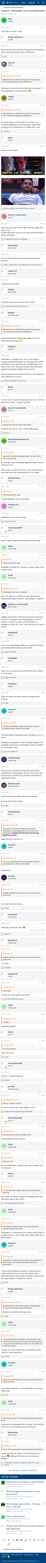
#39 (43, 1182)
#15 (43, 487)
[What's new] (38, 2)
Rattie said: (6, 1158)
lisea (7, 1519)
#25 (43, 767)
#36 (43, 1095)
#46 (43, 1441)
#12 (43, 396)
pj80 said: (6, 491)
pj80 (4, 14)
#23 (43, 692)
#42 (43, 1297)
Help (36, 1554)
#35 (43, 1072)
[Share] (40, 27)
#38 (43, 1153)
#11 (43, 355)
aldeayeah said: (8, 723)
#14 (43, 448)
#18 (43, 555)
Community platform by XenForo (20, 1561)
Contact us (5, 1554)
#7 (44, 254)
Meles (8, 1531)
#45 (43, 1410)
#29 (43, 885)
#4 (44, 105)
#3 (44, 71)
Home (4, 1557)
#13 (43, 417)
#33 (43, 1014)
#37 (43, 1127)
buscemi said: (7, 987)
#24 (43, 718)
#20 (43, 613)
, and (15, 239)
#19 (43, 584)
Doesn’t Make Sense (15, 1516)
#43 (43, 1331)
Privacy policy (28, 1554)
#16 (43, 513)
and (15, 306)
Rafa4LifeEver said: (9, 588)
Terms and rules (16, 1554)
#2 (44, 46)
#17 (43, 536)
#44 (43, 1371)
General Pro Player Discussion (24, 1484)
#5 (44, 146)
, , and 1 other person (22, 265)
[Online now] (6, 532)
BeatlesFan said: (8, 1446)
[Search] (43, 2)
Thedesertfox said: (9, 825)
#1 (44, 27)
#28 (43, 853)
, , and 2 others (19, 208)
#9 (44, 298)
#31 (43, 949)
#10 (43, 321)
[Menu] (3, 2)
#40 (43, 1218)
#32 (43, 983)
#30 (43, 923)
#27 (43, 820)
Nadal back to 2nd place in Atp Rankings (25, 1481)
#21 (43, 641)
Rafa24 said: (7, 421)
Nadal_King (9, 1484)
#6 (44, 224)
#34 (43, 1041)
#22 (43, 667)
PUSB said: (6, 889)
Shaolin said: (7, 453)
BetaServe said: (8, 1019)
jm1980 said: (7, 1131)
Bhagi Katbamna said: (10, 76)
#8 (44, 280)
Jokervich (9, 1497)
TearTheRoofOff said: (10, 1100)
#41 (43, 1252)
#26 (43, 792)
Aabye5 (8, 1509)
